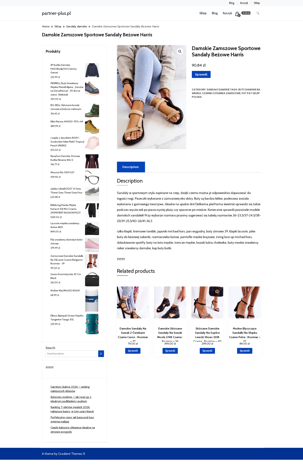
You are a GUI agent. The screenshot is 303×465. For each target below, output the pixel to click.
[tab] (130, 167)
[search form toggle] (258, 13)
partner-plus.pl (56, 13)
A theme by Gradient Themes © (63, 454)
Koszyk (244, 3)
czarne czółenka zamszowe (221, 93)
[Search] (101, 353)
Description (130, 167)
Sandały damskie (218, 89)
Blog (231, 3)
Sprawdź (201, 74)
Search (50, 348)
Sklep (257, 3)
